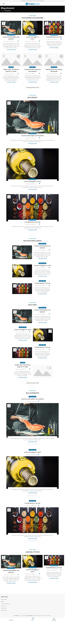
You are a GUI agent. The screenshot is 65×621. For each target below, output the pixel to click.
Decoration (32, 67)
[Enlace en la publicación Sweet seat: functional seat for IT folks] (11, 60)
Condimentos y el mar (54, 37)
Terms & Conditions (5, 603)
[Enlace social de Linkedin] (35, 444)
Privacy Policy (4, 599)
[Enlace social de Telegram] (37, 444)
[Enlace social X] (30, 444)
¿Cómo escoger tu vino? (32, 38)
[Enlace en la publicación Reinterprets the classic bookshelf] (54, 60)
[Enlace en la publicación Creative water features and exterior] (32, 60)
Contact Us (3, 606)
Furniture (11, 67)
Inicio (2, 10)
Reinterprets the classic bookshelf (54, 70)
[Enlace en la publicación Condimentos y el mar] (54, 28)
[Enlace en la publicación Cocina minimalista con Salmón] (11, 28)
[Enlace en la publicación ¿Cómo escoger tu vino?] (32, 28)
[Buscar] (63, 4)
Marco (13, 41)
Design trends (54, 34)
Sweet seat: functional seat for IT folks (11, 70)
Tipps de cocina (11, 34)
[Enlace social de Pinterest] (32, 444)
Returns (2, 601)
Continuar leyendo (11, 49)
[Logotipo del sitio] (32, 3)
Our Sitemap (4, 610)
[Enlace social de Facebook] (28, 444)
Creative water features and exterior (32, 70)
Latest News (3, 608)
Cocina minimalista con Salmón (11, 38)
